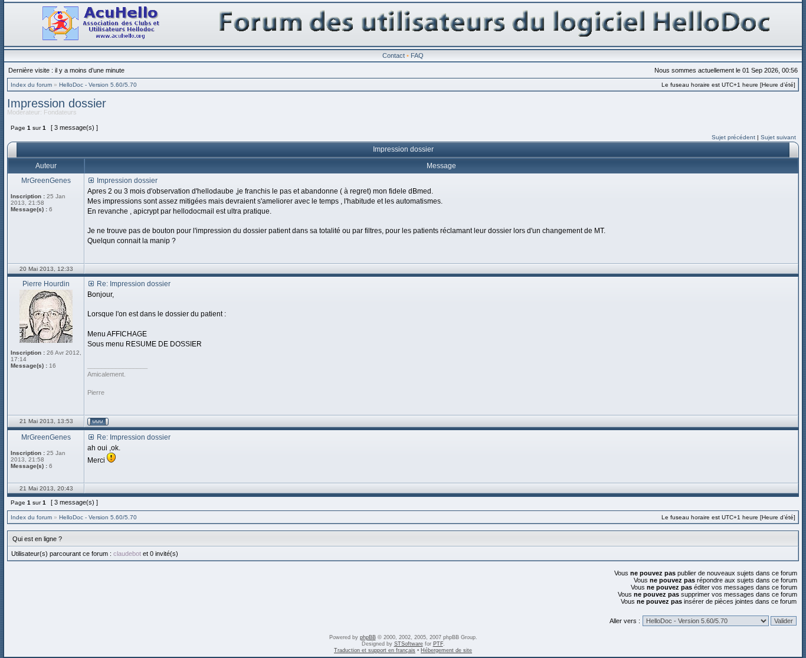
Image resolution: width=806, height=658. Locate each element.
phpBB (368, 637)
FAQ (417, 55)
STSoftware (408, 644)
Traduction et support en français (374, 650)
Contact (393, 55)
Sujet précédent (733, 137)
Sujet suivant (778, 137)
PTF (438, 644)
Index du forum (31, 84)
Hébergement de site (446, 650)
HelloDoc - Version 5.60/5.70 (98, 84)
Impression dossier (56, 103)
